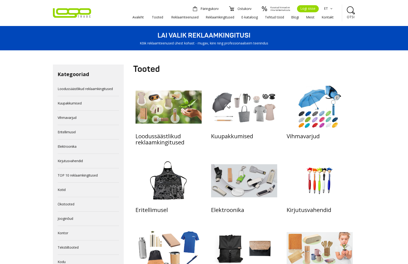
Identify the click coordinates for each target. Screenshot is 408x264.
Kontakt (328, 17)
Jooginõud (65, 218)
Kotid (62, 189)
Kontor (63, 233)
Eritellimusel (67, 132)
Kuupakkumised (70, 103)
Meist (310, 17)
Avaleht (138, 17)
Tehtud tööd (274, 17)
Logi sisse (307, 8)
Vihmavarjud (67, 117)
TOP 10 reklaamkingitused (78, 175)
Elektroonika (67, 146)
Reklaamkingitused (220, 17)
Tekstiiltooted (68, 247)
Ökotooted (66, 204)
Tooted (157, 17)
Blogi (295, 17)
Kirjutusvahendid (70, 161)
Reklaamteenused (185, 17)
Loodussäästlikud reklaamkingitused (85, 89)
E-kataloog (249, 17)
